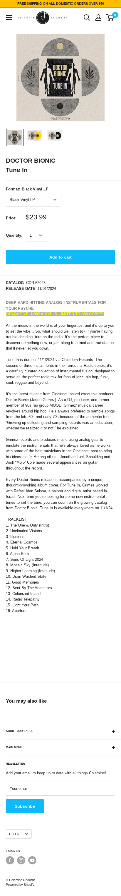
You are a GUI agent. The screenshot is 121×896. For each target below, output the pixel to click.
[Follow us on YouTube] (32, 860)
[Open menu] (9, 17)
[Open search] (87, 17)
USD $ (14, 834)
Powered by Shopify (20, 884)
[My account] (98, 17)
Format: (27, 189)
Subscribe (25, 806)
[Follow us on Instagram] (21, 860)
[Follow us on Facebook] (10, 860)
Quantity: (14, 235)
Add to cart (60, 257)
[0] (110, 17)
